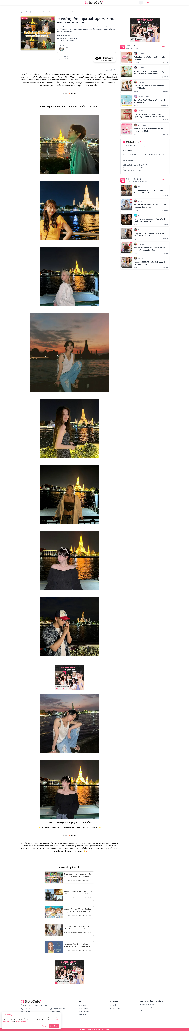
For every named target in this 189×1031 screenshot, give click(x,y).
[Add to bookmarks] (60, 58)
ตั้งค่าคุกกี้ (44, 1026)
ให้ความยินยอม (54, 1026)
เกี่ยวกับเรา (143, 1011)
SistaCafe (26, 12)
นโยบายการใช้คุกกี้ (21, 1022)
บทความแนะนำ (83, 1008)
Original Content (84, 1011)
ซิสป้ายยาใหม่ (113, 1005)
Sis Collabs (82, 1014)
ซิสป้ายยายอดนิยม (115, 1008)
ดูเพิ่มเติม (165, 46)
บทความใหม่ (82, 1005)
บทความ (35, 12)
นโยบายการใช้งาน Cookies (148, 1008)
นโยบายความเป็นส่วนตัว (147, 1005)
